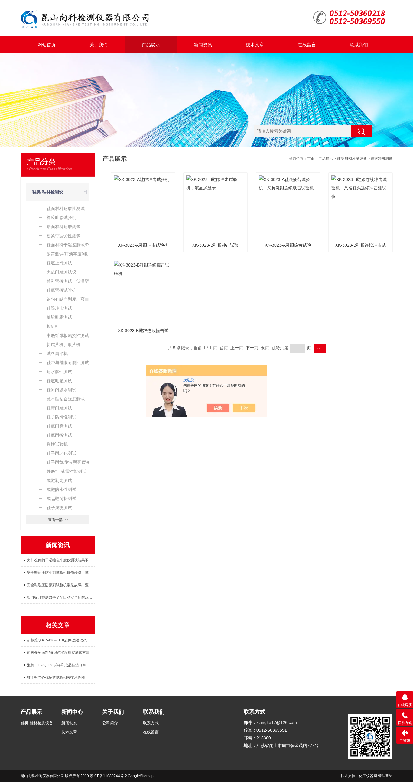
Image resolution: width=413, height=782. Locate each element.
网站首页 (46, 44)
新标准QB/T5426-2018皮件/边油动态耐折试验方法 (61, 640)
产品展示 (151, 44)
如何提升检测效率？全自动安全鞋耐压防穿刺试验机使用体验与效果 (61, 597)
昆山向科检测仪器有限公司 (42, 776)
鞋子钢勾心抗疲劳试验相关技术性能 (56, 677)
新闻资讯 (203, 44)
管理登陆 (385, 776)
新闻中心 (72, 712)
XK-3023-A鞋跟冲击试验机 (143, 245)
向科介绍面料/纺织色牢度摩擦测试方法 (58, 653)
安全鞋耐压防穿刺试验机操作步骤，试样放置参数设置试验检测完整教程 (61, 572)
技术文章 (255, 44)
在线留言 (307, 44)
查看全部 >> (58, 520)
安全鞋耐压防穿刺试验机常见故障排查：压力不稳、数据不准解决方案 (61, 585)
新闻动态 (69, 723)
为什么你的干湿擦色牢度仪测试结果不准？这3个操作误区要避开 (61, 560)
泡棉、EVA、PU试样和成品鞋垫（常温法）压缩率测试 (61, 665)
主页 (310, 159)
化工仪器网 (368, 776)
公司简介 (110, 723)
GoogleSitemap (141, 776)
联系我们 (359, 44)
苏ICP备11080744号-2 (108, 776)
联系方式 (151, 723)
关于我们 (98, 44)
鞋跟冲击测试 (381, 159)
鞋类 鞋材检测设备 (352, 159)
